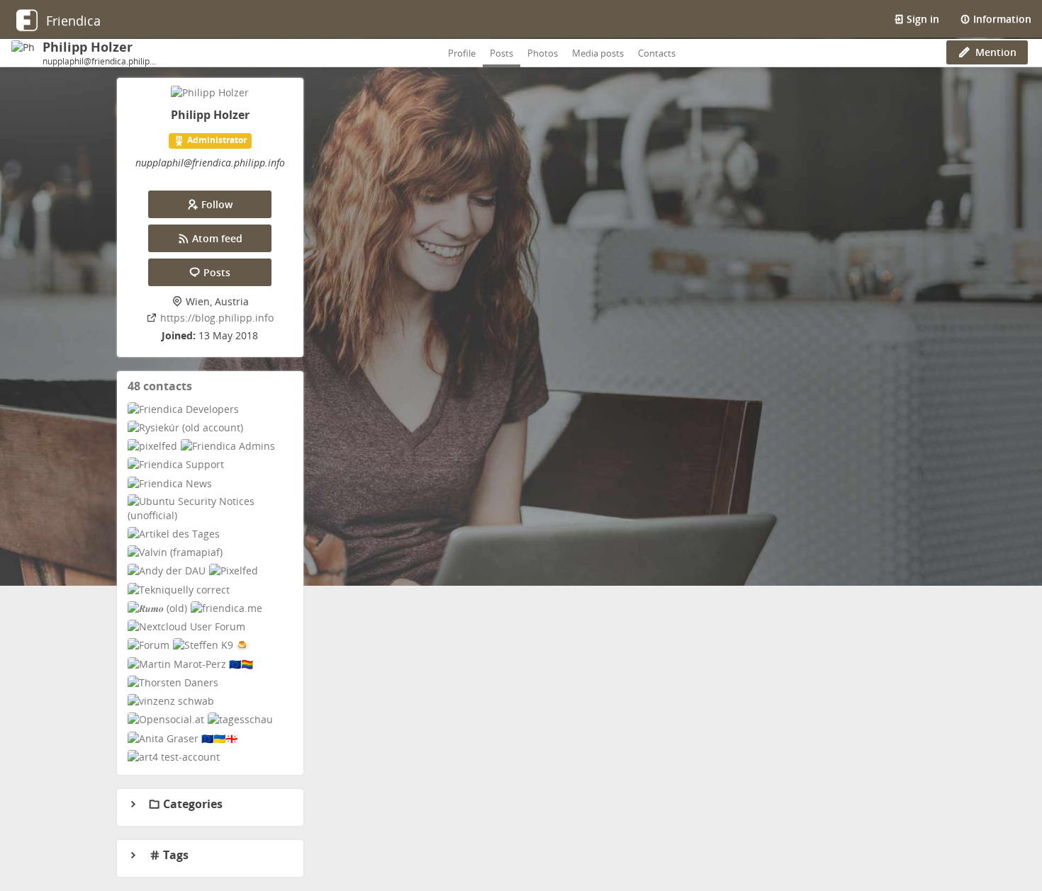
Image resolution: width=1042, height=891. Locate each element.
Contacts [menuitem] (657, 53)
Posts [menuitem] (501, 53)
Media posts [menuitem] (598, 53)
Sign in (921, 18)
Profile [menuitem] (462, 53)
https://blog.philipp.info (217, 317)
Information (1000, 18)
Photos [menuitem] (542, 53)
